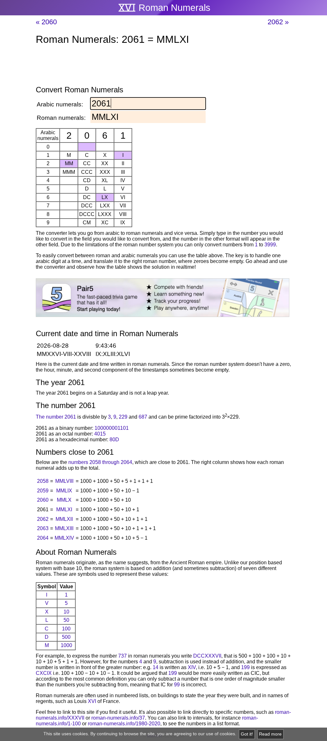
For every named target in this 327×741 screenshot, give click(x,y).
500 (66, 637)
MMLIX (64, 490)
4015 (100, 433)
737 (122, 656)
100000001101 (112, 428)
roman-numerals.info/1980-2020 (124, 723)
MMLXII (64, 519)
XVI (92, 701)
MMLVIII (64, 481)
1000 (66, 645)
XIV (192, 667)
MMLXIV (64, 538)
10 (66, 611)
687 (143, 417)
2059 (43, 490)
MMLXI (64, 509)
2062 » (278, 22)
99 (177, 684)
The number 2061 (56, 417)
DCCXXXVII (207, 656)
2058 (43, 481)
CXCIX (44, 673)
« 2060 (46, 22)
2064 (43, 538)
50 (66, 620)
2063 (43, 528)
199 (245, 667)
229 (123, 417)
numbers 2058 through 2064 (100, 462)
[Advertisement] (163, 66)
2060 (43, 500)
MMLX (64, 500)
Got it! (247, 734)
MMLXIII (64, 528)
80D (114, 439)
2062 (43, 519)
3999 (270, 244)
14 (155, 667)
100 (66, 628)
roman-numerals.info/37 (118, 718)
